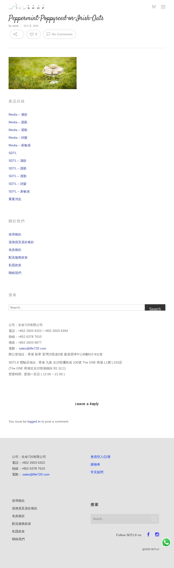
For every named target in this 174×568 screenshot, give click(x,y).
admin (15, 25)
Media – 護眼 (18, 122)
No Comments (61, 34)
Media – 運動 (18, 130)
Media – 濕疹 (18, 114)
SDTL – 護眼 (18, 168)
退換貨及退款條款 (21, 242)
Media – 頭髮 (18, 137)
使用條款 (15, 234)
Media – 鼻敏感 (20, 145)
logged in (34, 421)
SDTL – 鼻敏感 (19, 191)
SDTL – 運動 (18, 176)
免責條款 (15, 250)
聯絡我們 (15, 273)
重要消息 (15, 199)
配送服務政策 (18, 257)
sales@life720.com (32, 348)
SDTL (13, 153)
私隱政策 (15, 265)
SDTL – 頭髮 (18, 183)
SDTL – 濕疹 (18, 160)
